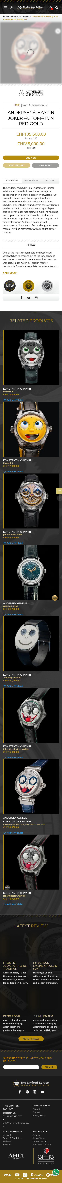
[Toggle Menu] (6, 7)
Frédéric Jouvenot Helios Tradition (15, 966)
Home (6, 16)
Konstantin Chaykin (42, 1144)
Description (12, 180)
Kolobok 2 (8, 463)
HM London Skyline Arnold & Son (45, 966)
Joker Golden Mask (12, 534)
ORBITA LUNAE (10, 606)
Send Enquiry (17, 165)
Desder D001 (11, 1016)
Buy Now (31, 157)
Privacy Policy (39, 1115)
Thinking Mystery (11, 678)
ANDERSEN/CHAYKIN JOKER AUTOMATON (24, 824)
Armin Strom (39, 1138)
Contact (36, 1112)
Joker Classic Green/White (16, 749)
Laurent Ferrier (40, 1141)
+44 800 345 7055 (13, 1116)
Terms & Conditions (12, 1138)
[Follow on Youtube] (42, 1092)
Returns (7, 1144)
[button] (31, 400)
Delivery (49, 180)
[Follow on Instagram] (35, 1092)
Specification (31, 180)
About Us (37, 1109)
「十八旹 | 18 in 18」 (44, 1016)
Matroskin (8, 392)
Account (7, 1135)
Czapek (36, 1135)
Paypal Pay (45, 165)
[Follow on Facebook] (20, 1092)
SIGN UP (49, 1067)
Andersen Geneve (20, 16)
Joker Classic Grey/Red (14, 896)
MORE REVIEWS (31, 1038)
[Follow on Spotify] (27, 1092)
